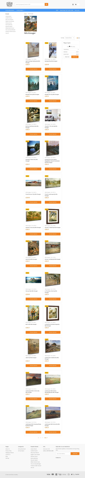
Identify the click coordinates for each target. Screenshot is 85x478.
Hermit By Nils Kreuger (31, 259)
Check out (75, 56)
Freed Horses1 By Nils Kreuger (33, 194)
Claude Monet (8, 16)
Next (45, 437)
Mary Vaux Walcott (9, 19)
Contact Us (8, 454)
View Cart (67, 56)
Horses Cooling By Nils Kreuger (52, 259)
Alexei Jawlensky (9, 24)
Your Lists (77, 10)
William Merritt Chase (10, 28)
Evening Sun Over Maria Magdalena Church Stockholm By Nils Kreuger (52, 161)
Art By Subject (20, 10)
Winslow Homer (9, 23)
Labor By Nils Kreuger (31, 357)
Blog (7, 456)
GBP (57, 10)
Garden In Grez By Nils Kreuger (33, 227)
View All (7, 33)
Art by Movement (10, 10)
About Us (8, 449)
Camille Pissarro (9, 17)
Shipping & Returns (10, 452)
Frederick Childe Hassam (11, 31)
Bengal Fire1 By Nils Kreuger (52, 94)
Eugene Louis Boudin (10, 21)
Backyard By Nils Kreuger (51, 61)
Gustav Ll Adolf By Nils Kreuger (52, 227)
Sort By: (62, 37)
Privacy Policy (8, 450)
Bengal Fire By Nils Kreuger (32, 94)
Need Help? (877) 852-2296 (66, 10)
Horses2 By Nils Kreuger (32, 291)
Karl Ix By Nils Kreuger (31, 324)
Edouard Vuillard (9, 26)
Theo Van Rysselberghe (10, 29)
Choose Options (33, 69)
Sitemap (7, 458)
